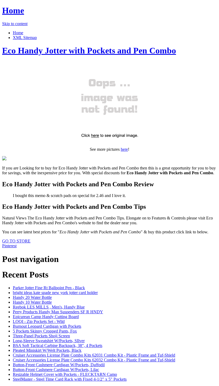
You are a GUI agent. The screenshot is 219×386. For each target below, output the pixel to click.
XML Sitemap (25, 37)
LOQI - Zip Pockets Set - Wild (39, 321)
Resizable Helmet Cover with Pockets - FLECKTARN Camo (65, 374)
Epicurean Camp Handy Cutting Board (46, 316)
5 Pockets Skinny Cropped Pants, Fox (45, 331)
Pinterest (9, 246)
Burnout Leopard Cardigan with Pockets (47, 326)
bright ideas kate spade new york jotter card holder (55, 292)
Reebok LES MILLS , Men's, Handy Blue (49, 307)
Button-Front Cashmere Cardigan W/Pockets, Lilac (56, 369)
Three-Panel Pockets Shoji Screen (41, 336)
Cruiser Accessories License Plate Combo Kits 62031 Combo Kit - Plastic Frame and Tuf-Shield (94, 355)
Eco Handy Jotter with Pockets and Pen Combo (89, 50)
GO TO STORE (16, 241)
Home (13, 10)
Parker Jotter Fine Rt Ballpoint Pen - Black (49, 287)
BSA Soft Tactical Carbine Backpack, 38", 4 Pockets (57, 345)
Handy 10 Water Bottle (32, 302)
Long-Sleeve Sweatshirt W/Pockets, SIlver (49, 340)
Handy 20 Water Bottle (32, 297)
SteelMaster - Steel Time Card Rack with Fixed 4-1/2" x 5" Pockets (70, 379)
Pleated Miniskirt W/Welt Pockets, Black (47, 350)
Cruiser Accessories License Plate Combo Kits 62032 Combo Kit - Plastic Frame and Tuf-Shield (94, 360)
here (124, 149)
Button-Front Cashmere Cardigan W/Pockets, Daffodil (59, 364)
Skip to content (15, 23)
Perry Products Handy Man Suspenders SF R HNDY (58, 312)
